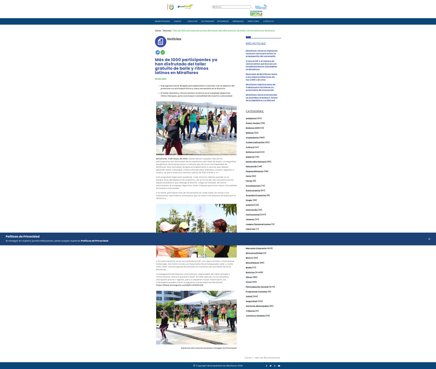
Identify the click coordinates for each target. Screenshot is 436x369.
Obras (249, 277)
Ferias (249, 181)
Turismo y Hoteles (255, 315)
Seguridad (251, 301)
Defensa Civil (253, 152)
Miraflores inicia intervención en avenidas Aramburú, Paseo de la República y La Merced (262, 97)
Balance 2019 (253, 128)
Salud (249, 296)
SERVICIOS (193, 21)
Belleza (250, 133)
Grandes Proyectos (256, 195)
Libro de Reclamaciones (267, 357)
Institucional (253, 214)
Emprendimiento (254, 171)
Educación (251, 166)
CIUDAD (177, 21)
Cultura (250, 147)
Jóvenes (250, 219)
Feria (248, 176)
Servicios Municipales (257, 306)
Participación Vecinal (257, 287)
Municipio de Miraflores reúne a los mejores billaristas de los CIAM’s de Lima (261, 77)
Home (158, 30)
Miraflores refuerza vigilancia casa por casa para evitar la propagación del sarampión (261, 53)
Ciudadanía (252, 137)
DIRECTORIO (253, 21)
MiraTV (249, 258)
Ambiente (251, 118)
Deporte (250, 157)
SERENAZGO (238, 21)
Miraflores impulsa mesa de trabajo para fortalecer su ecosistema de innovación (260, 87)
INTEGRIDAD (223, 21)
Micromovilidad (254, 253)
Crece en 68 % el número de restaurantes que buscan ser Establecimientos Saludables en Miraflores (261, 65)
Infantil (250, 205)
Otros (249, 282)
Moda (249, 267)
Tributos (250, 311)
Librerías (250, 229)
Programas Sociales (256, 291)
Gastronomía (253, 190)
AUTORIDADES (207, 21)
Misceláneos (252, 262)
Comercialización (255, 142)
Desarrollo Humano (256, 161)
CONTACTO (268, 21)
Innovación (252, 210)
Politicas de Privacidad (94, 240)
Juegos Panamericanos (258, 224)
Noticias (167, 30)
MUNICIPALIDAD (162, 21)
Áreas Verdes (253, 123)
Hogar (249, 200)
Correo (248, 357)
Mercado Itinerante (256, 248)
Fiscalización (253, 185)
